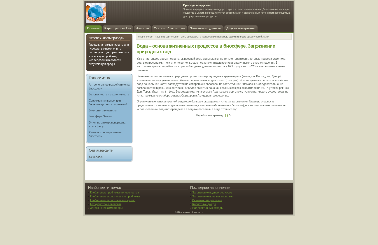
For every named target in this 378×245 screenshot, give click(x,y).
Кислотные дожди (204, 204)
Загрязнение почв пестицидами (212, 196)
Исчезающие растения (207, 200)
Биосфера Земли (100, 116)
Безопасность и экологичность (109, 94)
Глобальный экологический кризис (112, 200)
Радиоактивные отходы (207, 208)
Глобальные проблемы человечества (114, 192)
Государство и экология (105, 204)
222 (118, 15)
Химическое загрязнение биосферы (105, 134)
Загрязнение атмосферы (106, 208)
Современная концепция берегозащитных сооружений (108, 102)
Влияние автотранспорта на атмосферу (107, 124)
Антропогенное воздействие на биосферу (109, 86)
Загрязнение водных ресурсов (212, 192)
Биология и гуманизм (103, 110)
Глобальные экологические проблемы (115, 196)
